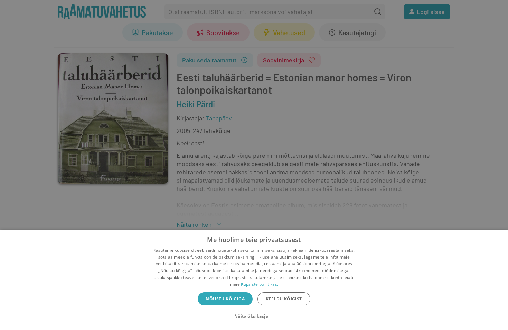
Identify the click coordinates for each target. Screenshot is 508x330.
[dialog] (254, 280)
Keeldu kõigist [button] (284, 299)
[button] (254, 316)
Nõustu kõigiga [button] (225, 299)
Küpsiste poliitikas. (259, 284)
